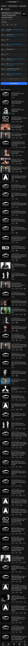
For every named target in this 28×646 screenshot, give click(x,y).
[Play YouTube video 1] (2, 9)
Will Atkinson (3, 6)
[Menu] (7, 2)
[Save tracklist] (7, 25)
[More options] (26, 30)
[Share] (15, 25)
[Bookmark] (11, 25)
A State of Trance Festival (12, 6)
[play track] (2, 30)
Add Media (7, 9)
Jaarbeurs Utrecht (22, 6)
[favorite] (3, 25)
